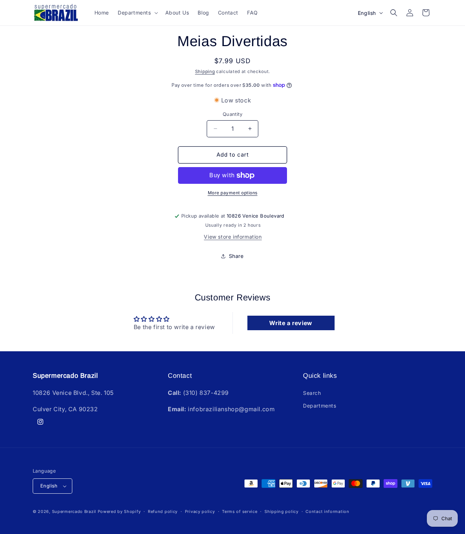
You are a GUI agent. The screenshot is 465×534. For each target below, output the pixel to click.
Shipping (205, 71)
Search (312, 393)
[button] (137, 12)
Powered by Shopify (119, 511)
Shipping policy (281, 511)
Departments (319, 405)
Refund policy (163, 511)
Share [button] (236, 256)
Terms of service (239, 511)
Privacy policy (200, 511)
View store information (233, 237)
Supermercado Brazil (74, 511)
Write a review (290, 323)
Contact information (327, 511)
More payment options (233, 192)
